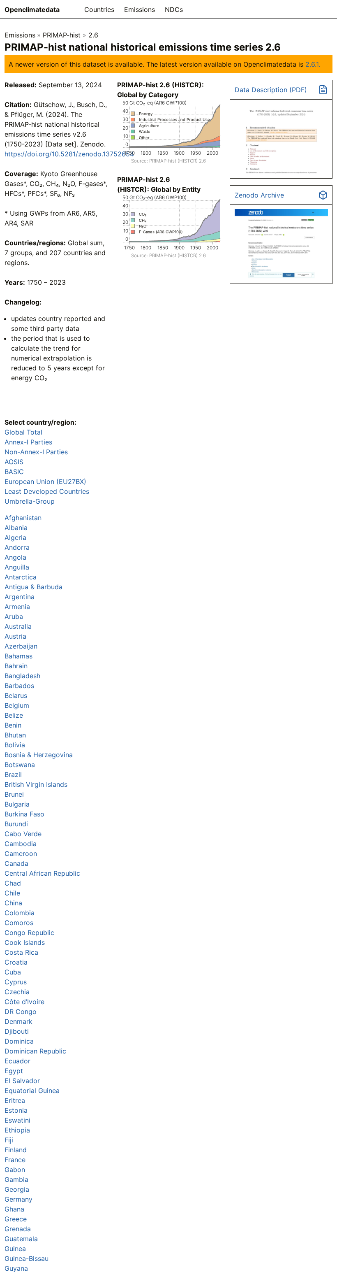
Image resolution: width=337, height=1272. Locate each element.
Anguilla (17, 567)
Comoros (19, 923)
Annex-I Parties (28, 442)
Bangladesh (22, 676)
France (15, 1160)
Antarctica (21, 577)
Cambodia (21, 843)
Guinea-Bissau (26, 1258)
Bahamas (18, 656)
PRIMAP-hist (62, 35)
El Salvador (22, 1081)
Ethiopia (17, 1130)
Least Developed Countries (47, 491)
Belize (14, 715)
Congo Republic (29, 932)
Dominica (19, 1041)
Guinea (15, 1248)
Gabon (15, 1169)
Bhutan (15, 735)
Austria (15, 636)
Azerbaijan (21, 646)
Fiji (9, 1140)
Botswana (20, 764)
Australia (18, 626)
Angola (15, 557)
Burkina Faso (24, 814)
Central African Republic (42, 873)
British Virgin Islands (36, 784)
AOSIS (14, 462)
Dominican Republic (35, 1051)
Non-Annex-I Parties (36, 452)
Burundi (16, 824)
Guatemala (21, 1239)
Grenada (18, 1229)
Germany (18, 1199)
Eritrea (15, 1100)
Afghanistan (23, 518)
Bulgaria (17, 804)
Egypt (14, 1071)
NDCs (174, 9)
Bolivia (15, 745)
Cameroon (21, 853)
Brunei (14, 794)
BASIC (14, 471)
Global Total (23, 432)
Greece (16, 1219)
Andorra (17, 547)
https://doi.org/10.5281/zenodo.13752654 (69, 154)
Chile (12, 893)
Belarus (16, 695)
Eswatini (17, 1120)
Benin (13, 725)
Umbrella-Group (30, 501)
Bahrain (16, 666)
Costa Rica (21, 952)
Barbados (19, 685)
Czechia (17, 992)
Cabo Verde (23, 834)
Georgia (17, 1189)
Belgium (17, 705)
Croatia (16, 962)
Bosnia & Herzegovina (39, 755)
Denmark (18, 1021)
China (13, 903)
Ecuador (17, 1061)
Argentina (20, 597)
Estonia (16, 1110)
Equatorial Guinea (32, 1090)
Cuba (13, 972)
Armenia (17, 606)
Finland (16, 1150)
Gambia (16, 1179)
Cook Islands (25, 942)
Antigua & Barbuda (33, 587)
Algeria (15, 537)
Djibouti (17, 1031)
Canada (16, 863)
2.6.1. (312, 64)
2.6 (93, 35)
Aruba (14, 616)
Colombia (20, 913)
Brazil (13, 774)
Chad (13, 883)
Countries (99, 9)
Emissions (139, 9)
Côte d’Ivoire (24, 1002)
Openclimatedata (32, 9)
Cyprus (16, 982)
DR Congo (21, 1011)
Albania (16, 527)
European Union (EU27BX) (45, 481)
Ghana (14, 1209)
